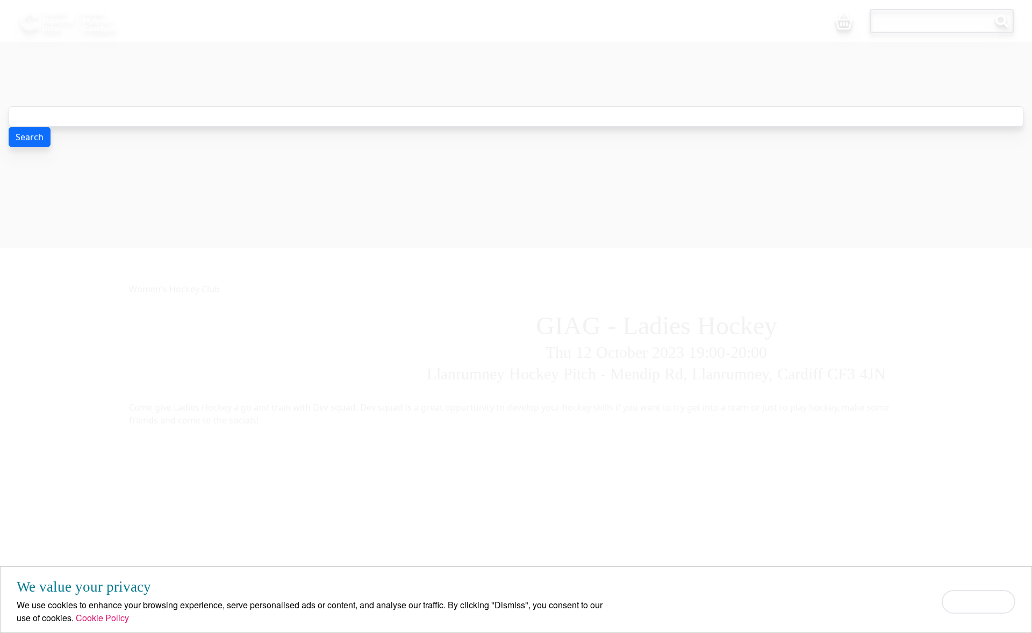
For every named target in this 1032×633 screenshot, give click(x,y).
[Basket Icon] (843, 21)
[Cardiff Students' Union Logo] (92, 21)
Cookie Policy (102, 618)
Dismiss (978, 601)
